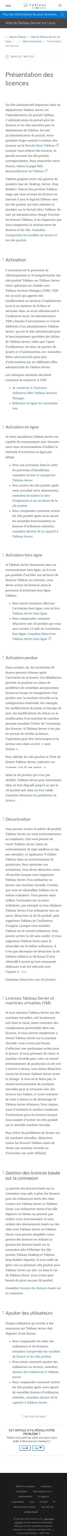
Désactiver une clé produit (37, 979)
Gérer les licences (33, 41)
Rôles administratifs (19, 357)
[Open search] (60, 5)
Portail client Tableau (40, 145)
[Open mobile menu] (8, 5)
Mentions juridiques (25, 1486)
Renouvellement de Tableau (25, 171)
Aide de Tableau (18, 37)
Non (37, 1448)
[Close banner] (62, 14)
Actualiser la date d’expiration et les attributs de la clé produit (35, 500)
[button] (7, 56)
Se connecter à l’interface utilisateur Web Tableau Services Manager (34, 393)
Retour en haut (35, 1416)
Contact (44, 1502)
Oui (24, 1448)
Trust (31, 1502)
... (17, 41)
